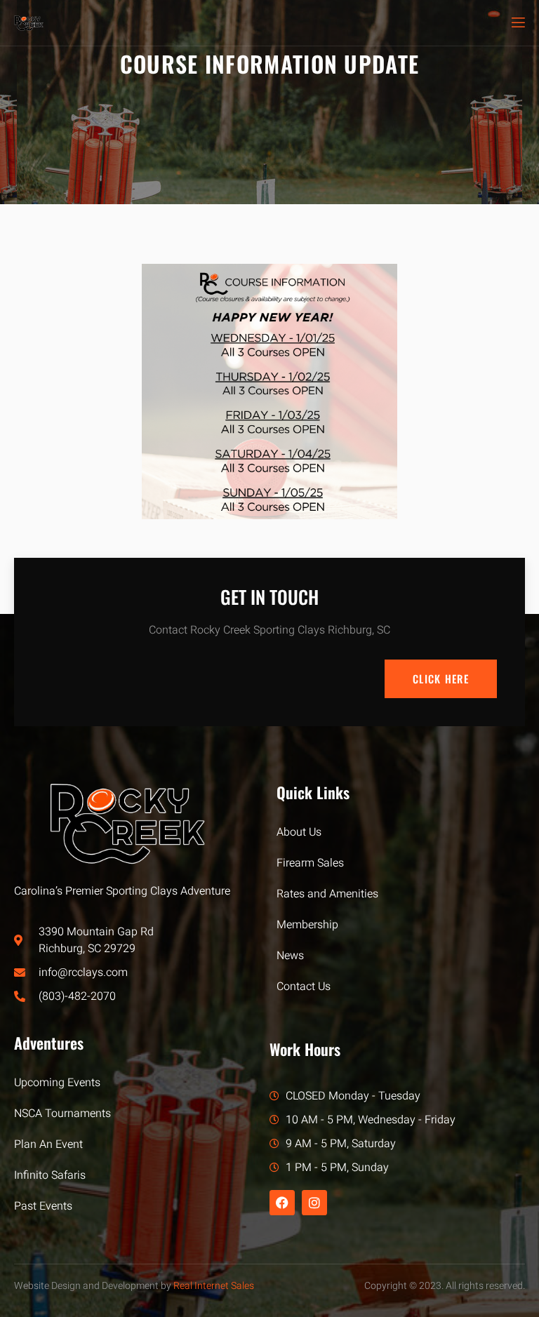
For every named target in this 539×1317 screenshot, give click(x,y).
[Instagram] (314, 1202)
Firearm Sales (310, 863)
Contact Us (304, 986)
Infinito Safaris (50, 1175)
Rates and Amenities (327, 893)
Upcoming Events (57, 1082)
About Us (299, 832)
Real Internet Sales (213, 1285)
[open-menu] (517, 23)
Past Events (43, 1206)
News (290, 955)
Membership (307, 924)
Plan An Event (48, 1144)
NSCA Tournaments (62, 1113)
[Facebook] (282, 1202)
